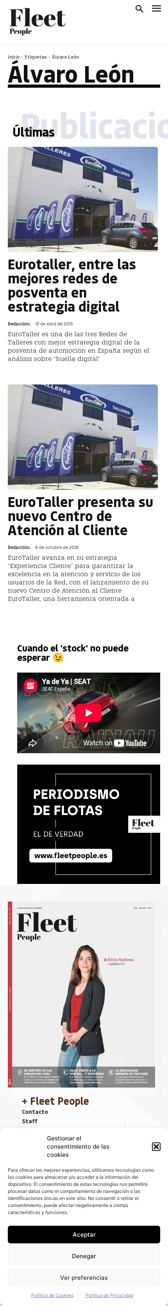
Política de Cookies (52, 1295)
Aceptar (84, 1234)
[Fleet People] (37, 22)
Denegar (84, 1256)
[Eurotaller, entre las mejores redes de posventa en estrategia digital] (83, 199)
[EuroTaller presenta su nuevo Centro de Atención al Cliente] (83, 437)
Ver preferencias (84, 1277)
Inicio (14, 57)
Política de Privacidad (109, 1295)
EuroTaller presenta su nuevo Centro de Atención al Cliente (80, 515)
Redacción (19, 323)
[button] (156, 1147)
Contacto (35, 1111)
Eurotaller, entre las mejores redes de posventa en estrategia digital (72, 284)
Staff (30, 1121)
